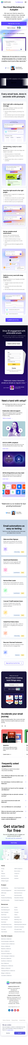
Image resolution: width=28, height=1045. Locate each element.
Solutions (16, 878)
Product (3, 885)
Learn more (6, 448)
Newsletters (17, 917)
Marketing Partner (5, 878)
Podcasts (16, 912)
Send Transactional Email (19, 890)
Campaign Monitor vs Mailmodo (8, 970)
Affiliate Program (5, 880)
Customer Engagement (6, 890)
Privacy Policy (15, 1020)
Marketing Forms (18, 922)
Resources (4, 904)
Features (3, 873)
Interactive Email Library (19, 931)
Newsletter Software (18, 897)
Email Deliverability (5, 900)
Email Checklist (4, 919)
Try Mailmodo (19, 2)
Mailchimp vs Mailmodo (6, 939)
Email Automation (18, 895)
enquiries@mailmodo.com (14, 1006)
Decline (8, 1033)
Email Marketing (4, 888)
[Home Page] (6, 2)
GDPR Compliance (18, 868)
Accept (19, 1033)
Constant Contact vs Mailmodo (8, 943)
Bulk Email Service (18, 892)
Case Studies (4, 931)
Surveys (3, 895)
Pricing (2, 868)
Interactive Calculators (19, 926)
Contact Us (16, 873)
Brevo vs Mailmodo (5, 951)
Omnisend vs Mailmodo (6, 953)
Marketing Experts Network (20, 924)
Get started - (14, 685)
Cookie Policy (22, 1020)
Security (16, 876)
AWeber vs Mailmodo (5, 968)
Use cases (3, 929)
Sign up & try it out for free (14, 663)
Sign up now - (14, 23)
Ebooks (16, 909)
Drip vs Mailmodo (5, 963)
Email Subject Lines (5, 917)
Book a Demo (17, 871)
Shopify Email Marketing (6, 897)
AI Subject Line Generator (6, 926)
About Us (3, 876)
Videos (15, 914)
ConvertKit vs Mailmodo (6, 975)
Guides (15, 907)
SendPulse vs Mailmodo (6, 960)
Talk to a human (8, 418)
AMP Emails (3, 892)
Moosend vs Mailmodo (6, 958)
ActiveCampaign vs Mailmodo (7, 941)
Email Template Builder (19, 888)
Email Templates (4, 912)
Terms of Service (6, 1020)
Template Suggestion (19, 900)
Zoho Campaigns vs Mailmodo (8, 956)
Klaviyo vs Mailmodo (5, 946)
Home (3, 865)
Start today (14, 842)
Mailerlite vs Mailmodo (6, 948)
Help (2, 871)
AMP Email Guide (5, 907)
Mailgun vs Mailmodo (5, 973)
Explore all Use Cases (14, 343)
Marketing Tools (17, 919)
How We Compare (6, 936)
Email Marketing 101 (5, 909)
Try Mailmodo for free (14, 320)
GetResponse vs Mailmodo (7, 965)
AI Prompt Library (18, 929)
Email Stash (3, 922)
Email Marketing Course (6, 924)
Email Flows (3, 914)
